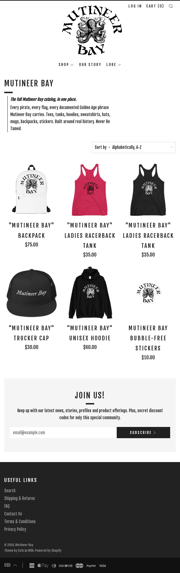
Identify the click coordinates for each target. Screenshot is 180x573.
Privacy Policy (15, 529)
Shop (64, 64)
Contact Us (13, 513)
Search (9, 490)
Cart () (155, 6)
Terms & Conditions (20, 521)
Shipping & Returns (19, 498)
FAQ (7, 506)
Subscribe (141, 432)
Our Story (90, 64)
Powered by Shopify (48, 550)
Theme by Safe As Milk (19, 550)
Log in (135, 6)
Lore (111, 64)
